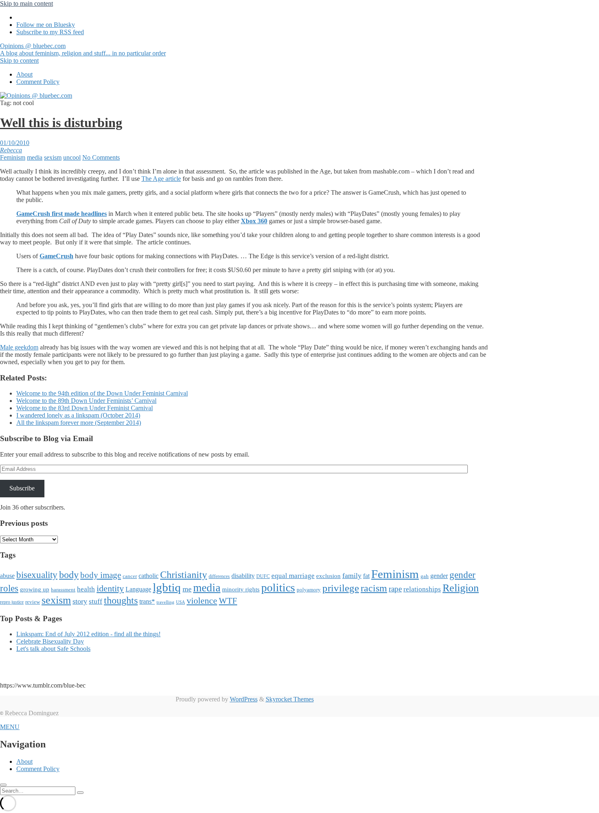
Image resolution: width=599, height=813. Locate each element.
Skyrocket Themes (290, 699)
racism (374, 588)
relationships (422, 589)
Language (138, 589)
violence (202, 600)
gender (439, 575)
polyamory (309, 590)
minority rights (241, 589)
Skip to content (19, 60)
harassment (63, 590)
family (351, 575)
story (80, 601)
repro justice (12, 602)
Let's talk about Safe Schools (53, 648)
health (86, 589)
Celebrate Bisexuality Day (50, 641)
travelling (165, 602)
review (32, 602)
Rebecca (11, 150)
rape (395, 588)
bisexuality (36, 575)
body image (100, 575)
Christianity (183, 574)
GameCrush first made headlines (61, 213)
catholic (149, 575)
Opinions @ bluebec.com (83, 49)
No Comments (101, 157)
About (24, 74)
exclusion (328, 576)
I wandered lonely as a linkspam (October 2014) (78, 415)
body (69, 574)
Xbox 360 (254, 221)
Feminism (12, 157)
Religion (461, 588)
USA (180, 602)
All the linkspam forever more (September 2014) (78, 422)
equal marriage (293, 576)
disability (243, 575)
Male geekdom (19, 347)
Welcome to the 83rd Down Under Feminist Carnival (84, 407)
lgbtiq (167, 587)
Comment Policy (37, 81)
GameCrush (56, 256)
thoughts (121, 600)
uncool (72, 157)
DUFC (263, 576)
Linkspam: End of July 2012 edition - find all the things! (88, 634)
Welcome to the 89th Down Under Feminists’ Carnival (86, 400)
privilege (340, 587)
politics (278, 587)
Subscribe (22, 488)
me (187, 589)
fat (366, 575)
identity (110, 588)
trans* (147, 601)
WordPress (244, 699)
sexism (53, 157)
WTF (228, 600)
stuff (95, 601)
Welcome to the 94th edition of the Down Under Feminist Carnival (102, 393)
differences (219, 576)
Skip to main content (26, 3)
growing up (34, 589)
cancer (130, 576)
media (34, 157)
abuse (7, 575)
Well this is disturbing (61, 122)
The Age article (161, 178)
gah (425, 576)
